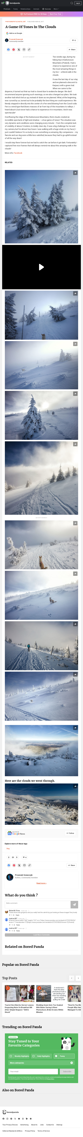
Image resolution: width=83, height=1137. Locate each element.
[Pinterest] (11, 1119)
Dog (8, 848)
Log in (78, 3)
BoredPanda (13, 3)
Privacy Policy (30, 1131)
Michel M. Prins (14, 910)
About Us (34, 1125)
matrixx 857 (13, 918)
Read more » (41, 883)
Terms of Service (44, 1131)
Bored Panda (11, 1112)
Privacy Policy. (50, 1079)
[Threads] (23, 1119)
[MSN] (27, 1119)
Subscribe (67, 1072)
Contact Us (50, 1125)
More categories (17, 1063)
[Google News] (31, 1119)
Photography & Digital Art (15, 21)
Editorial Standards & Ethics (12, 1131)
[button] (71, 978)
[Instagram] (7, 1119)
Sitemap (59, 1125)
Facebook (18, 153)
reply (17, 915)
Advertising (24, 1125)
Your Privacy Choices (10, 1125)
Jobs (42, 1125)
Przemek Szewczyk (16, 39)
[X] (15, 1119)
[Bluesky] (19, 1119)
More (55, 9)
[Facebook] (3, 1119)
